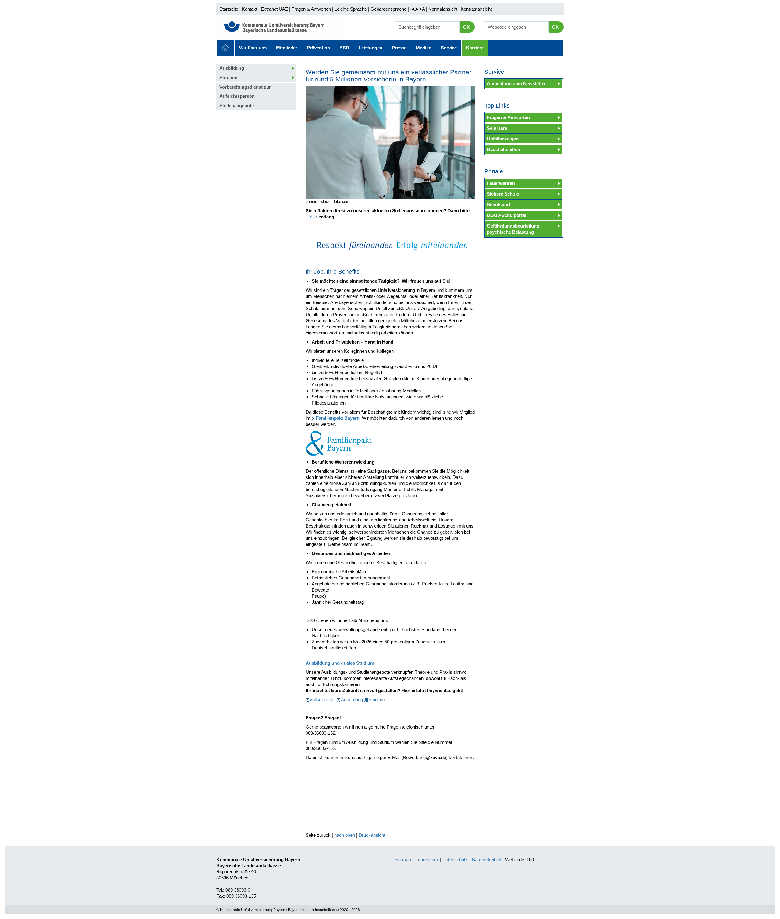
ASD (344, 47)
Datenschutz (455, 859)
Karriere (475, 47)
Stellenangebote (236, 105)
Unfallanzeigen (503, 138)
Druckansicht (372, 835)
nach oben (344, 835)
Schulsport (498, 204)
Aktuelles (225, 48)
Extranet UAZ (274, 9)
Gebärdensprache (388, 9)
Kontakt (249, 9)
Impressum (426, 859)
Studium (228, 77)
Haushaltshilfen (503, 149)
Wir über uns (253, 47)
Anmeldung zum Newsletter (516, 83)
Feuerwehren (501, 183)
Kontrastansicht (476, 9)
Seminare (497, 128)
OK (466, 27)
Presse (399, 47)
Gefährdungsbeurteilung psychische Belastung (513, 229)
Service (449, 47)
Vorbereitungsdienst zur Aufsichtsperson (245, 91)
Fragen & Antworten (311, 9)
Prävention (318, 47)
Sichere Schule (503, 193)
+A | (422, 9)
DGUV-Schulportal (506, 215)
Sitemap (403, 859)
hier (313, 216)
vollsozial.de (322, 699)
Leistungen (370, 47)
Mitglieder (286, 47)
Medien (423, 47)
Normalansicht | (444, 9)
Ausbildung (231, 68)
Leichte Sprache (351, 9)
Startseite (228, 9)
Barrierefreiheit (486, 859)
